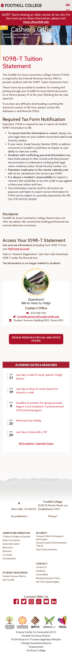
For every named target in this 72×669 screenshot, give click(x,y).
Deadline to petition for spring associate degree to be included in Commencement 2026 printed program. (40, 406)
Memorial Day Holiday (28, 420)
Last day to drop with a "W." (31, 432)
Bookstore (8, 547)
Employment (36, 646)
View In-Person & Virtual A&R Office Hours (36, 339)
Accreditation (18, 516)
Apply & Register (21, 34)
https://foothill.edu (36, 22)
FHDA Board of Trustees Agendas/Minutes (36, 639)
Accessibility (42, 574)
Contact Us (41, 567)
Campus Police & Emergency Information (50, 538)
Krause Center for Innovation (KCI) (36, 631)
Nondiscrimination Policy (48, 578)
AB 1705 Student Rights (47, 581)
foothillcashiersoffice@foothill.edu (38, 316)
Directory (7, 551)
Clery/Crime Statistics (46, 549)
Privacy (52, 516)
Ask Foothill (8, 579)
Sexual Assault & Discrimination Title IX (51, 544)
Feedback (41, 570)
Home (6, 34)
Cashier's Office (42, 34)
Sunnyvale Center (11, 543)
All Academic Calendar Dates (36, 443)
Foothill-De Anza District (36, 635)
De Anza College (36, 650)
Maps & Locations (11, 540)
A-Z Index (7, 554)
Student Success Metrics (14, 576)
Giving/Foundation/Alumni (36, 642)
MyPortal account (18, 248)
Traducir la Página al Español (16, 536)
